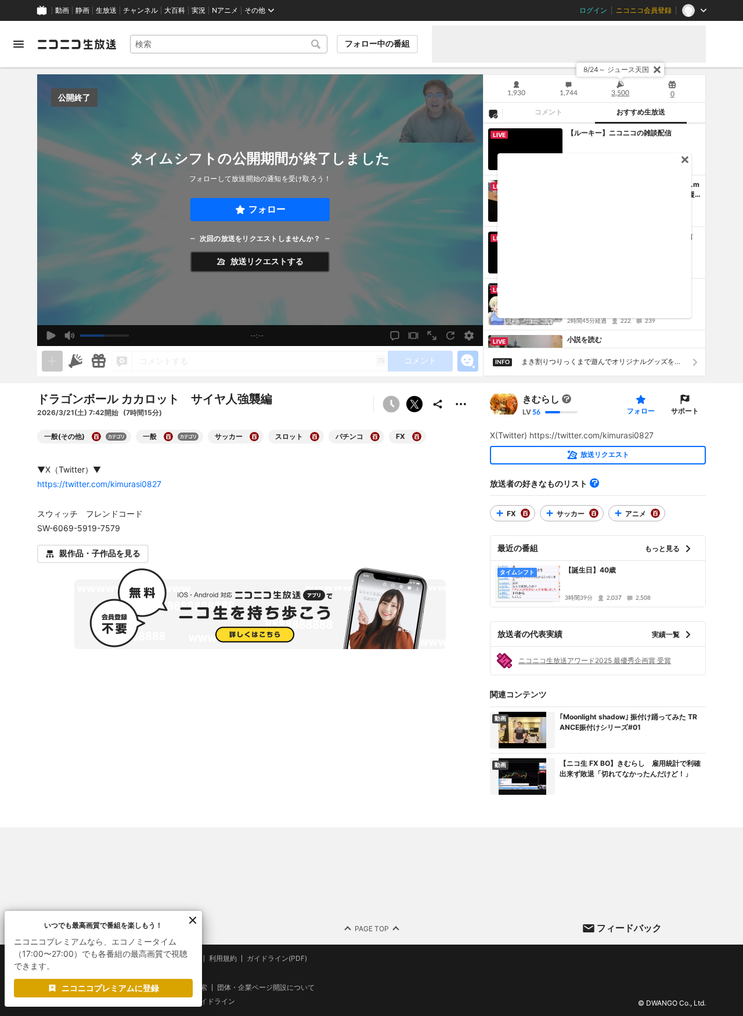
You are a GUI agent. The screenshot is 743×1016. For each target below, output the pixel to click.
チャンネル (140, 10)
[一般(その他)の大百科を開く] (96, 436)
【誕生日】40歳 (590, 569)
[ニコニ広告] (75, 361)
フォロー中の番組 (377, 43)
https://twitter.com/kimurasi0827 (99, 484)
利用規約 (223, 958)
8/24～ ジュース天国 (616, 69)
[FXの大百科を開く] (416, 436)
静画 (82, 10)
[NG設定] (493, 113)
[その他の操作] (461, 404)
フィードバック (629, 928)
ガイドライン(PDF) (277, 958)
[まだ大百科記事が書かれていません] (566, 398)
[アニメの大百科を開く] (655, 513)
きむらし (541, 399)
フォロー (267, 209)
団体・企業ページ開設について (266, 986)
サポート (685, 410)
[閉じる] (657, 70)
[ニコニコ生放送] (76, 44)
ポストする (414, 404)
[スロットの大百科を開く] (314, 436)
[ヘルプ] (594, 483)
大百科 (174, 10)
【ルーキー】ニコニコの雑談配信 (619, 132)
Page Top (372, 928)
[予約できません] (391, 404)
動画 (62, 10)
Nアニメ (225, 10)
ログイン (593, 10)
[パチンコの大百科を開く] (375, 436)
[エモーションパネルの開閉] (467, 361)
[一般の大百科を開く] (168, 436)
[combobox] (228, 44)
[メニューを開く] (18, 44)
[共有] (438, 404)
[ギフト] (98, 361)
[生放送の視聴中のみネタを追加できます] (52, 361)
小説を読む (584, 339)
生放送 (106, 10)
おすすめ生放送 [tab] (640, 112)
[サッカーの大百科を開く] (254, 436)
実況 (198, 10)
